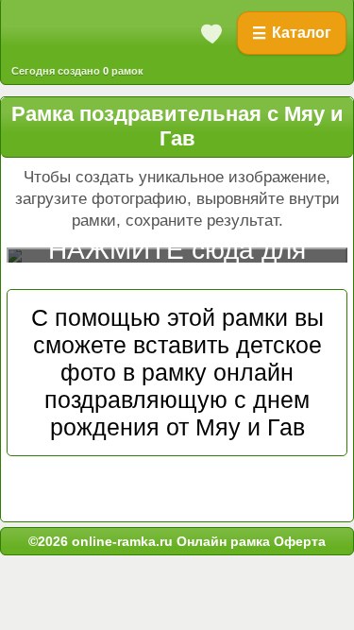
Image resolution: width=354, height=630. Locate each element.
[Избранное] (212, 33)
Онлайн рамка (223, 541)
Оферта (298, 541)
